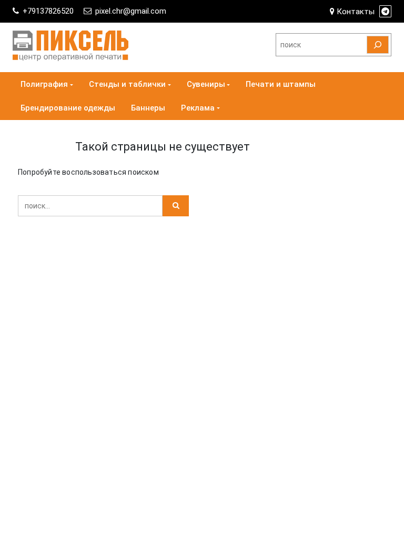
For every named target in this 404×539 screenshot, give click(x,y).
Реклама (198, 108)
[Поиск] (378, 45)
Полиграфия (44, 84)
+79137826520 (48, 11)
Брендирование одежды (68, 108)
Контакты (355, 11)
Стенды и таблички (127, 84)
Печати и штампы (281, 84)
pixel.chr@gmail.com (130, 11)
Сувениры (206, 84)
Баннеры (148, 108)
